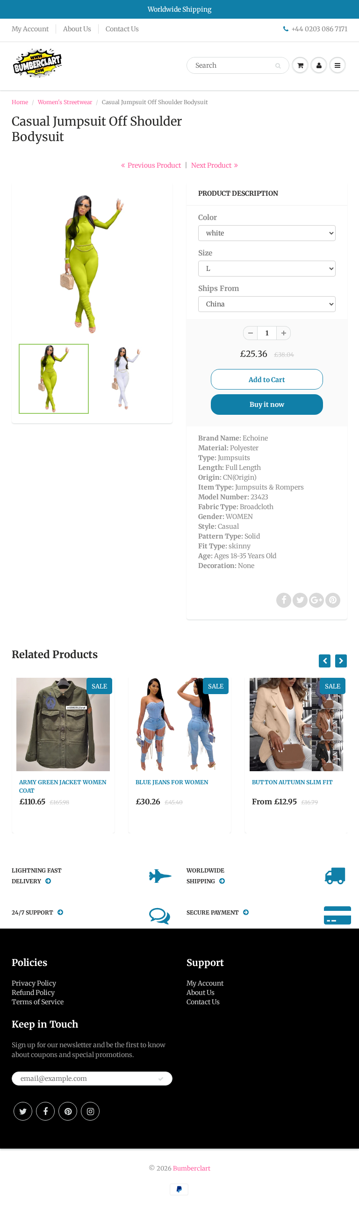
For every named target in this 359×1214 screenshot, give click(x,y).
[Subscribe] (161, 1079)
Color (207, 217)
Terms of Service (38, 1002)
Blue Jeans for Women (172, 782)
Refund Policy (33, 992)
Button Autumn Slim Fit (292, 782)
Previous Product (153, 165)
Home (20, 102)
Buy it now (267, 404)
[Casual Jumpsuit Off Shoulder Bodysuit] (92, 264)
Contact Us (122, 29)
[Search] (278, 65)
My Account (30, 29)
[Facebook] (45, 1111)
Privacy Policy (34, 983)
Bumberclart (191, 1168)
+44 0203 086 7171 (319, 29)
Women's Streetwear (65, 102)
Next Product (212, 165)
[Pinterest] (67, 1111)
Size (205, 252)
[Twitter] (23, 1111)
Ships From (218, 288)
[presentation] (324, 660)
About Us (77, 29)
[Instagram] (90, 1111)
